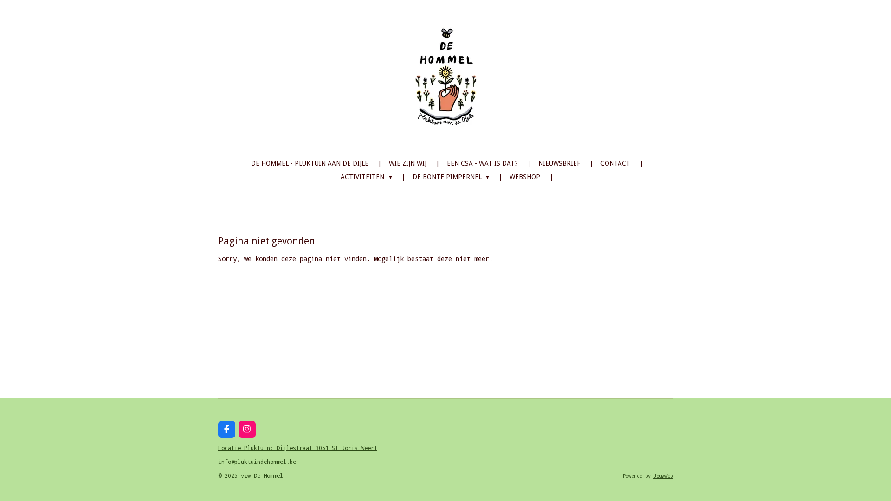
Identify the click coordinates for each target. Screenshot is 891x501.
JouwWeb (663, 476)
